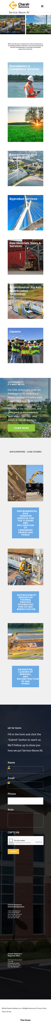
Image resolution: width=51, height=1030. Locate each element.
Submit (13, 852)
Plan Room (26, 1020)
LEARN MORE (21, 427)
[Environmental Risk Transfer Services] (25, 168)
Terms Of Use (6, 1012)
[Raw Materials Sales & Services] (25, 257)
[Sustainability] (25, 124)
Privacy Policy (42, 1008)
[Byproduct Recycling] (25, 212)
